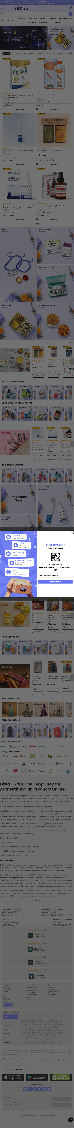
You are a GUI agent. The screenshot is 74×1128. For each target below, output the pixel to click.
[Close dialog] (72, 532)
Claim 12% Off (55, 582)
